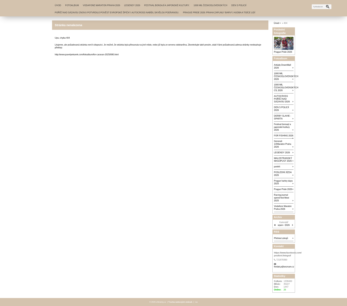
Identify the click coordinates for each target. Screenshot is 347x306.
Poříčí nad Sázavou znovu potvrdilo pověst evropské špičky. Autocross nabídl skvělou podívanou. (117, 12)
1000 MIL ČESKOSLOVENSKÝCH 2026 (283, 76)
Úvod (58, 5)
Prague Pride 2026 (283, 52)
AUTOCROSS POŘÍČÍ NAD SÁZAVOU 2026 (282, 99)
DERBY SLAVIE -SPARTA (282, 117)
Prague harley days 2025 (283, 182)
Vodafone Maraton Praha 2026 (101, 5)
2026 (287, 225)
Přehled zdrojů (281, 238)
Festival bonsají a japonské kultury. (166, 5)
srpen (280, 225)
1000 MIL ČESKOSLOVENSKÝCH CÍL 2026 (283, 88)
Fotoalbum (72, 5)
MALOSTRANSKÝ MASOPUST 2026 (283, 159)
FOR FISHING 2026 (283, 135)
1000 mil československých (210, 5)
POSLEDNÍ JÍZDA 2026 (283, 173)
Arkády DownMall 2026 (282, 66)
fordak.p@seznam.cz (284, 267)
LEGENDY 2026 (132, 5)
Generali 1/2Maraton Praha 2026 (282, 144)
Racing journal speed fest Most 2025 (281, 198)
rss (196, 302)
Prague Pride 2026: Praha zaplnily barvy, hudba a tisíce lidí (219, 12)
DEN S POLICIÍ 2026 (281, 108)
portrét (277, 166)
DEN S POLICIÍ (238, 5)
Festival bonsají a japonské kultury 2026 (282, 127)
